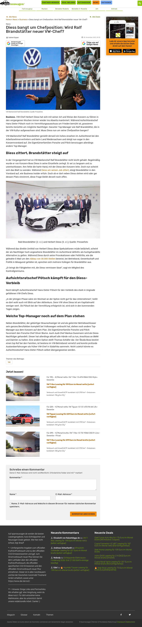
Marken (45, 9)
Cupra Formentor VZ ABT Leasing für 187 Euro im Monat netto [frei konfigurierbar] (113, 544)
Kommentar (16, 477)
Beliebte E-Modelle (79, 9)
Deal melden (68, 2)
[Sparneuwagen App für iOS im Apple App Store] (115, 51)
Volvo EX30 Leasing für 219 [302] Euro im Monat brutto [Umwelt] (112, 556)
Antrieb (114, 9)
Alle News (12, 17)
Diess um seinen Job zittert (55, 170)
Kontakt (36, 615)
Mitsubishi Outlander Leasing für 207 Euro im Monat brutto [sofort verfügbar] (69, 550)
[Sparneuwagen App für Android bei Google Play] (129, 51)
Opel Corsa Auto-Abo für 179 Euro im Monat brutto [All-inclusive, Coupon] (114, 538)
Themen (49, 615)
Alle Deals (96, 17)
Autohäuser (84, 2)
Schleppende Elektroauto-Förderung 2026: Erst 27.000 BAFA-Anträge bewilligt (69, 560)
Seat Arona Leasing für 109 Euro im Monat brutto (113, 550)
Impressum (121, 622)
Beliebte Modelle (62, 9)
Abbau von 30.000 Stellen (42, 258)
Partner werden (50, 2)
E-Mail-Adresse (64, 494)
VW (9, 362)
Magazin (11, 615)
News (96, 2)
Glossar (24, 615)
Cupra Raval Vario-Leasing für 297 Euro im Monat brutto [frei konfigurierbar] (113, 563)
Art (97, 9)
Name (13, 494)
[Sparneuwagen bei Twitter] (129, 614)
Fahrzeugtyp (27, 9)
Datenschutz (130, 622)
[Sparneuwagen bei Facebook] (121, 614)
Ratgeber (106, 2)
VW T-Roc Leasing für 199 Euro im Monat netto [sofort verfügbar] (69, 540)
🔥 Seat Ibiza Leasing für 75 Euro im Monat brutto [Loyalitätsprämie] (114, 569)
